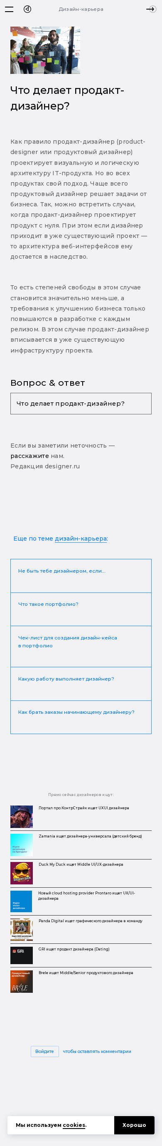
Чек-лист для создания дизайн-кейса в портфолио (67, 641)
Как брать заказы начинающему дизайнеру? (76, 712)
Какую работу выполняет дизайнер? (66, 679)
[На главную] (27, 9)
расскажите (29, 456)
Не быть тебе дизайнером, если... (62, 571)
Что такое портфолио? (48, 604)
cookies (74, 1125)
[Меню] (9, 9)
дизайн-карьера (81, 538)
